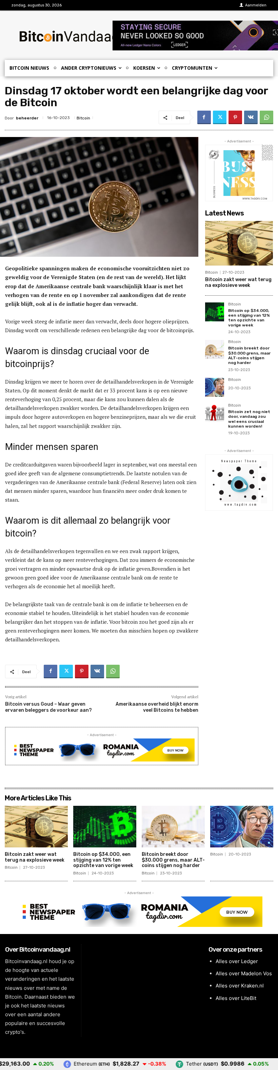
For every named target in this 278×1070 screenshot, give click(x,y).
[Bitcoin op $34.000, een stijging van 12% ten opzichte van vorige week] (214, 311)
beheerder (27, 118)
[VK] (251, 117)
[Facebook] (204, 117)
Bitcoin (83, 118)
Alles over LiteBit (236, 998)
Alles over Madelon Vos (244, 973)
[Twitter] (219, 117)
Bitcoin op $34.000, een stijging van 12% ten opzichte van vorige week (249, 317)
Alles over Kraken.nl (240, 985)
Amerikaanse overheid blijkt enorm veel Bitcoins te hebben (157, 707)
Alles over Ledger (237, 961)
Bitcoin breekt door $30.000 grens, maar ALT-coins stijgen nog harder (249, 355)
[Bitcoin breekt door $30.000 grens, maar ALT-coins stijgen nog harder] (214, 349)
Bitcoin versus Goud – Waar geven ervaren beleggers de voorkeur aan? (48, 707)
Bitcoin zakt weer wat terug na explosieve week (238, 282)
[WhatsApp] (266, 117)
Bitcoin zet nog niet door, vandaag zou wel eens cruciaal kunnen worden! (249, 419)
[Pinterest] (235, 117)
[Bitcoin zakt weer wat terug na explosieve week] (239, 243)
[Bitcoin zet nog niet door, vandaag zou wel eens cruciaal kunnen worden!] (214, 413)
